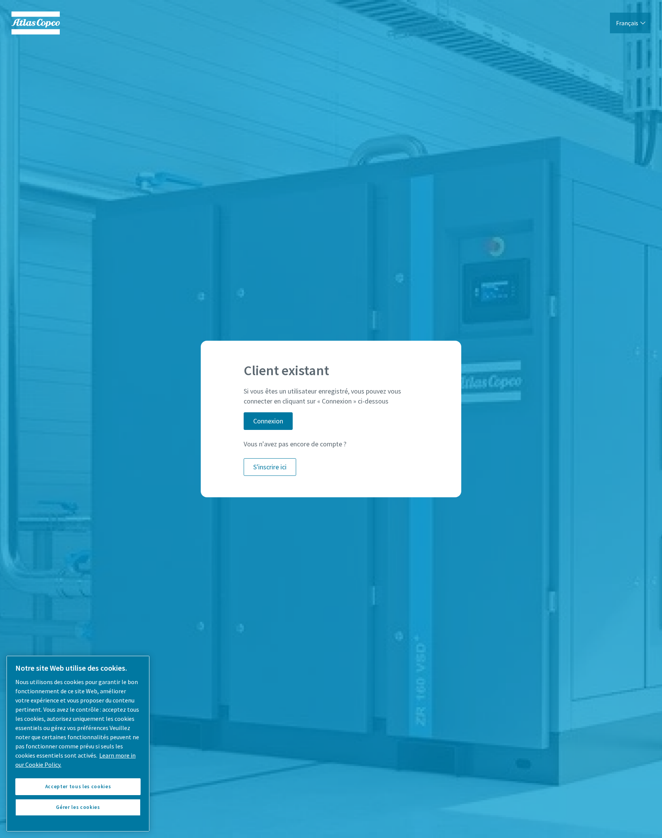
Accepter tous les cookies (78, 786)
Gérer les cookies (78, 807)
